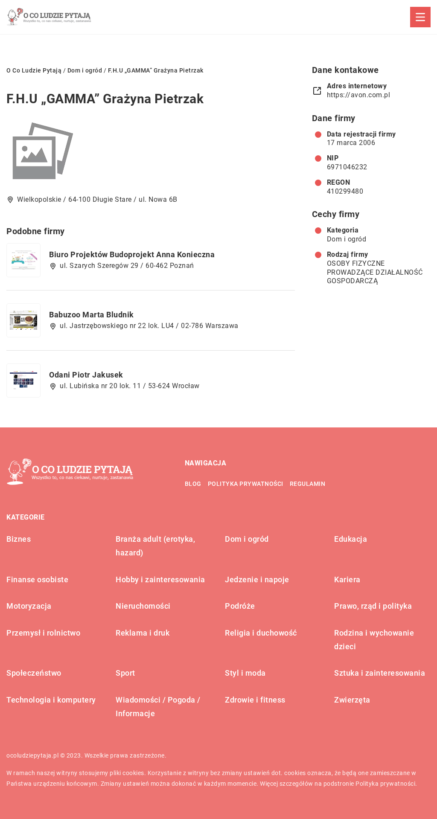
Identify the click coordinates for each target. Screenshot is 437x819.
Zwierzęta (352, 699)
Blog (193, 483)
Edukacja (350, 538)
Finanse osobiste (37, 579)
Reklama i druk (142, 632)
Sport (125, 672)
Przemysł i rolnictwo (43, 632)
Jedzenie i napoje (257, 579)
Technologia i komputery (51, 699)
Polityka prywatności (245, 483)
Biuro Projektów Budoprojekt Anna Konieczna (132, 254)
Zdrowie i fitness (255, 699)
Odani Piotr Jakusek (86, 374)
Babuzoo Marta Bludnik (91, 314)
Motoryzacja (29, 605)
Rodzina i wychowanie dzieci (374, 639)
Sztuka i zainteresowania (379, 672)
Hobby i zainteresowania (160, 579)
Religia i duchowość (261, 632)
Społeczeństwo (33, 672)
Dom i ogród (347, 239)
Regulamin (308, 483)
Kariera (347, 579)
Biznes (18, 538)
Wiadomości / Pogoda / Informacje (158, 706)
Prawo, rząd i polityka (373, 605)
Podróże (240, 605)
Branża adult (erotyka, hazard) (155, 545)
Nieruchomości (143, 605)
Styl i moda (245, 672)
